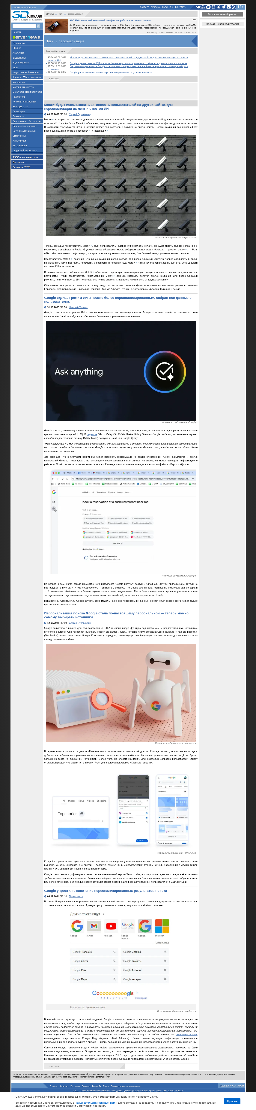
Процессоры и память (24, 126)
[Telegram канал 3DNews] (223, 7)
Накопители (19, 97)
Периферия (19, 111)
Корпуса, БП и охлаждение (27, 77)
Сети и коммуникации (24, 131)
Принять (232, 1101)
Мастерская (19, 82)
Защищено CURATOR (231, 1085)
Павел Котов (76, 896)
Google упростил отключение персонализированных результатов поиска (111, 72)
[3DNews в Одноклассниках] (218, 7)
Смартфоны (19, 136)
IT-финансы (19, 43)
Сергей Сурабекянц (80, 114)
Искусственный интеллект (26, 72)
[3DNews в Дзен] (213, 7)
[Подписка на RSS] (233, 7)
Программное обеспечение (27, 121)
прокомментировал (187, 1034)
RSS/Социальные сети (25, 157)
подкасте (92, 434)
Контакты (180, 7)
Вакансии (21, 167)
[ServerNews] (27, 37)
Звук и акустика (21, 62)
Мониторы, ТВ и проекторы (27, 92)
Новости (17, 32)
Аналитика (18, 53)
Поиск (106, 1086)
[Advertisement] (121, 91)
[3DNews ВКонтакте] (198, 7)
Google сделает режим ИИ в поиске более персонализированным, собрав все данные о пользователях (128, 63)
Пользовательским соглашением (95, 1102)
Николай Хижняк (78, 307)
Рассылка (167, 7)
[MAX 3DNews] (208, 7)
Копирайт (96, 1086)
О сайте (144, 7)
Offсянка (17, 48)
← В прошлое (52, 79)
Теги (61, 14)
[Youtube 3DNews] (203, 7)
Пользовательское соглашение (126, 1086)
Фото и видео (20, 145)
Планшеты (18, 116)
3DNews (50, 14)
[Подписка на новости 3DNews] (228, 7)
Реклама (155, 7)
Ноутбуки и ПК (20, 106)
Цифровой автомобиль (25, 150)
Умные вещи (19, 140)
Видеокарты (19, 58)
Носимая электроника (24, 101)
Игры (15, 67)
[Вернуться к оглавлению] (45, 114)
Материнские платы (23, 87)
